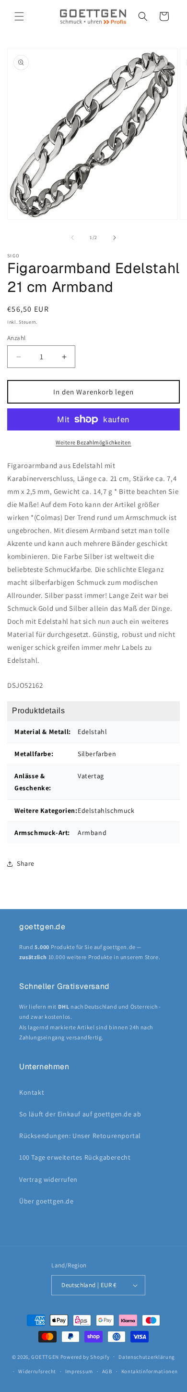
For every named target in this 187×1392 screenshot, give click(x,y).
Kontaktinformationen (149, 1371)
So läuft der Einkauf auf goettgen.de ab (80, 1114)
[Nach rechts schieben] (114, 237)
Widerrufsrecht (37, 1371)
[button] (19, 16)
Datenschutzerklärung (146, 1357)
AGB (107, 1371)
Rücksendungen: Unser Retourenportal (80, 1135)
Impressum (79, 1371)
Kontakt (31, 1092)
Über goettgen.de (46, 1201)
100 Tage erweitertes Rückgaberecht (74, 1157)
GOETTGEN (45, 1356)
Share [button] (26, 863)
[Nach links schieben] (72, 237)
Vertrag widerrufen (48, 1179)
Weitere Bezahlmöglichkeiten (93, 442)
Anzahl (16, 338)
